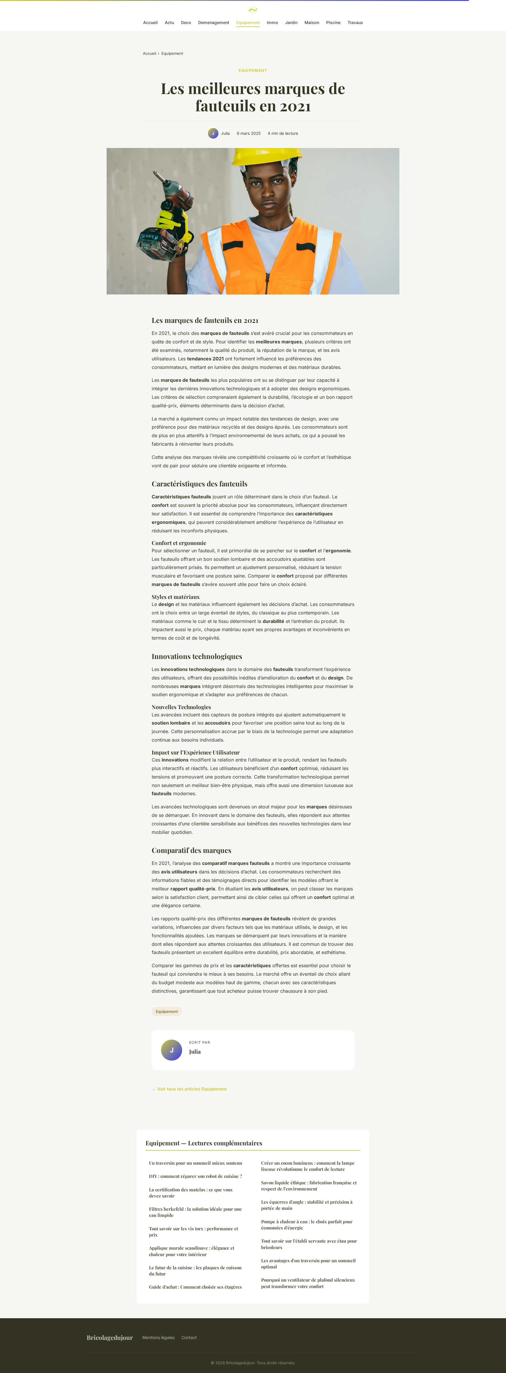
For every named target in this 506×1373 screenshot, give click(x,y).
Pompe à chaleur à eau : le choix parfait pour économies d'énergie (307, 1225)
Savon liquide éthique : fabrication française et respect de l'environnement (309, 1186)
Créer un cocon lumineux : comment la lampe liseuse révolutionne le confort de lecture (308, 1166)
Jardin (291, 22)
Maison (312, 22)
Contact (189, 1337)
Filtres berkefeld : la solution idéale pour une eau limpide (195, 1212)
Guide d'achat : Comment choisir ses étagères (195, 1287)
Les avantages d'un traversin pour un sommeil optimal (308, 1264)
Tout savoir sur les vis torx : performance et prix (193, 1232)
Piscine (333, 22)
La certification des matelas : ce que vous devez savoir (191, 1193)
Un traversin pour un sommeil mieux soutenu (195, 1163)
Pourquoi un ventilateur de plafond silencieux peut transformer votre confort (308, 1283)
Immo (272, 22)
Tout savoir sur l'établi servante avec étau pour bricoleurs (309, 1244)
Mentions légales (158, 1337)
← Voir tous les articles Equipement (189, 1089)
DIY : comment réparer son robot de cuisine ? (195, 1176)
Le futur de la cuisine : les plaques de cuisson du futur (195, 1271)
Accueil (150, 22)
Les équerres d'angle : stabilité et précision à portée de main (307, 1205)
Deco (186, 22)
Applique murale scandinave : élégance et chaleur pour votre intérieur (191, 1251)
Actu (169, 22)
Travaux (355, 22)
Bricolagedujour (110, 1337)
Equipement (248, 22)
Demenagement (213, 22)
